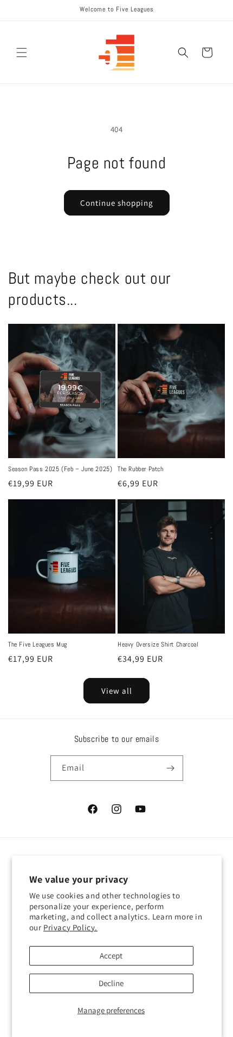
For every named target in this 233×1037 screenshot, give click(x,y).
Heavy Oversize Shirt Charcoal (158, 645)
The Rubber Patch (141, 469)
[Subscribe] (171, 768)
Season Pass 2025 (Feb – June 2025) (60, 469)
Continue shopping (116, 203)
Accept (111, 955)
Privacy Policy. (70, 927)
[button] (22, 52)
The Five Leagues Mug (37, 645)
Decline (111, 983)
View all (116, 691)
